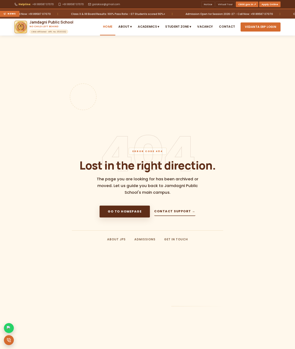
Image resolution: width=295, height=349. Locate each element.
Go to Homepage (125, 211)
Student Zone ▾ (178, 26)
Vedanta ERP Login (260, 27)
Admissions (144, 239)
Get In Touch (176, 239)
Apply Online (270, 4)
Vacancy (205, 26)
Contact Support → (174, 211)
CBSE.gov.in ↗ (247, 4)
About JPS (116, 239)
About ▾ (125, 26)
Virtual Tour (225, 4)
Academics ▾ (148, 26)
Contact (227, 26)
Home (107, 26)
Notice (208, 4)
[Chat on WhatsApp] (9, 328)
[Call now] (9, 340)
